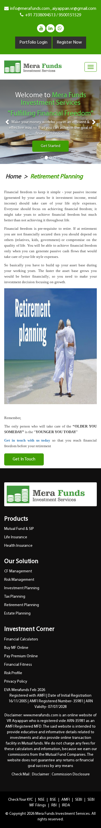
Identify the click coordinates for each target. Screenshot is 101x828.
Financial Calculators (21, 639)
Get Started (50, 146)
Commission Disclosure (71, 774)
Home (13, 177)
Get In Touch (24, 459)
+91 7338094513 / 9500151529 (53, 15)
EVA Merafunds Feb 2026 (24, 690)
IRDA (66, 805)
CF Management (18, 571)
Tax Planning (14, 597)
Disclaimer (40, 774)
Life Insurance (15, 537)
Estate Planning (17, 613)
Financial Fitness (18, 665)
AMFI (66, 800)
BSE (53, 800)
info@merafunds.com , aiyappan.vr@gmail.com (53, 8)
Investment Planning (21, 588)
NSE (41, 800)
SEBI (79, 800)
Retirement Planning (56, 177)
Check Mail (20, 774)
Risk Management (19, 580)
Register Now (69, 42)
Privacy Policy (15, 682)
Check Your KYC (21, 800)
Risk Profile (13, 673)
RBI (54, 805)
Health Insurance (18, 546)
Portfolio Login (33, 42)
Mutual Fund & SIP (19, 529)
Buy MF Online (16, 648)
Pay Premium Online (21, 656)
